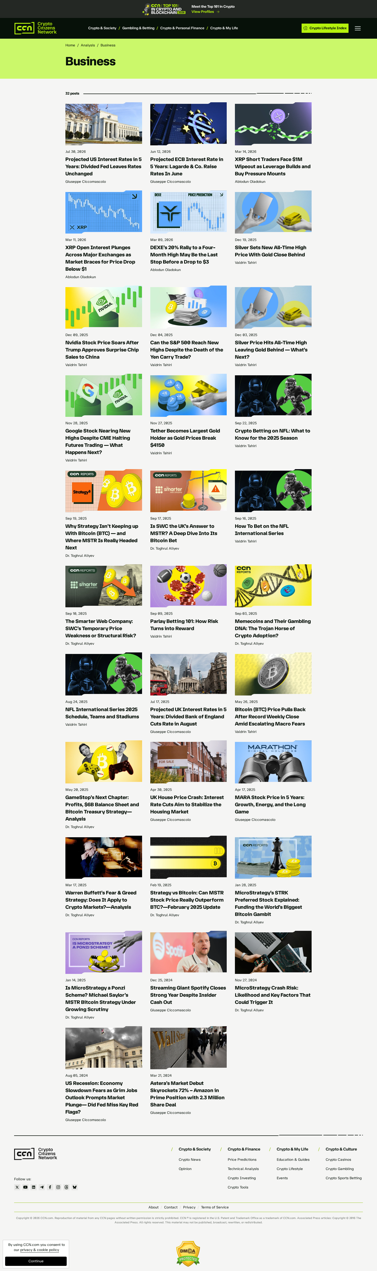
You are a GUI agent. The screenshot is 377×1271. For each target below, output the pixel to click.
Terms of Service (215, 1207)
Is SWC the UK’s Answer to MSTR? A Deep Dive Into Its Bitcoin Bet (183, 533)
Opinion (185, 1169)
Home (70, 45)
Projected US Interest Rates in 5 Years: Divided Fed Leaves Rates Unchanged (103, 166)
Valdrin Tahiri (245, 262)
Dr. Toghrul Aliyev (79, 555)
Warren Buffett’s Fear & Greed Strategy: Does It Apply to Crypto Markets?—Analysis (100, 900)
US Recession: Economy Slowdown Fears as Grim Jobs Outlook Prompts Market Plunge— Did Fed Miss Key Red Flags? (101, 1097)
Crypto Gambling (340, 1169)
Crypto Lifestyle (290, 1169)
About (153, 1207)
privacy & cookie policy (39, 1250)
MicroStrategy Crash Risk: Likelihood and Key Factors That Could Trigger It (273, 995)
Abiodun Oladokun (250, 181)
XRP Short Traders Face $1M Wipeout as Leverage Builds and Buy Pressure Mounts (273, 166)
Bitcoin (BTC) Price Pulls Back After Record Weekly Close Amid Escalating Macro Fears (270, 716)
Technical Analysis (243, 1169)
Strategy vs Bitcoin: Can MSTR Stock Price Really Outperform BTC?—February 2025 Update (187, 900)
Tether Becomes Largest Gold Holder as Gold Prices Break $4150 (185, 438)
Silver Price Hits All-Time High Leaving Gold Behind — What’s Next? (271, 349)
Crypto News (190, 1159)
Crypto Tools (238, 1187)
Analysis (88, 45)
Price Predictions (242, 1159)
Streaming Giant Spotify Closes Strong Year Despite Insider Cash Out (188, 995)
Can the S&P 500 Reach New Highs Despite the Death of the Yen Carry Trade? (186, 349)
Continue (36, 1261)
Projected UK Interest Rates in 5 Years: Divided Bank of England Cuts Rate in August (188, 716)
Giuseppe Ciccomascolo (85, 181)
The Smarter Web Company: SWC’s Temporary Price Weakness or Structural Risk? (100, 628)
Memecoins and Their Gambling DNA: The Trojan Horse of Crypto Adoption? (273, 628)
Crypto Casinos (338, 1159)
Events (282, 1178)
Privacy (189, 1207)
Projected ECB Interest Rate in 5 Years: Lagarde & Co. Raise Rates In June (186, 166)
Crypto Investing (242, 1178)
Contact (170, 1207)
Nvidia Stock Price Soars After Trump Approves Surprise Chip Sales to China (102, 349)
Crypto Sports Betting (344, 1178)
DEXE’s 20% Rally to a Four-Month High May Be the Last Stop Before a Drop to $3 (184, 254)
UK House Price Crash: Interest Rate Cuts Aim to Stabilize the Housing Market (187, 804)
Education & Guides (293, 1159)
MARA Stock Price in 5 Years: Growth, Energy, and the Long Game (270, 804)
